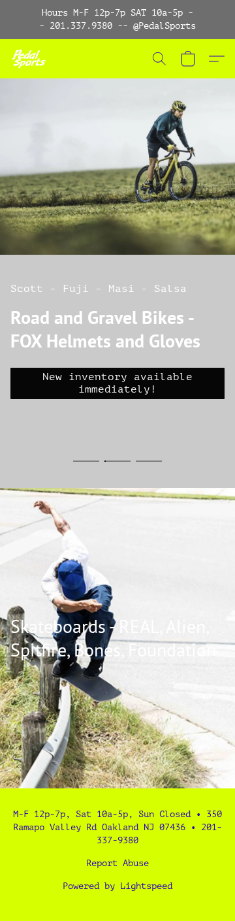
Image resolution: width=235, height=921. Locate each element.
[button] (29, 58)
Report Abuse (117, 863)
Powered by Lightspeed (117, 886)
